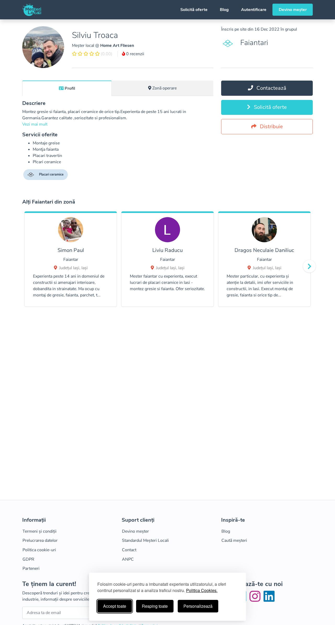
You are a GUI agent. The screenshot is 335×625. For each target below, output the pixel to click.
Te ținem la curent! (49, 584)
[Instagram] (256, 600)
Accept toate (114, 606)
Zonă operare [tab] (164, 88)
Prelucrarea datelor (40, 540)
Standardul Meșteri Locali (145, 540)
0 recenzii (134, 54)
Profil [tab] (70, 88)
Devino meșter (293, 10)
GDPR (28, 559)
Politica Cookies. (201, 590)
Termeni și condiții (40, 531)
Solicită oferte (194, 10)
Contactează (270, 88)
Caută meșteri (234, 540)
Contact (129, 550)
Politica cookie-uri (39, 550)
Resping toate (155, 606)
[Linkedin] (269, 600)
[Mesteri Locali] (31, 9)
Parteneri (31, 568)
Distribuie (271, 126)
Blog (224, 10)
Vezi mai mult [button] (34, 124)
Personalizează (198, 606)
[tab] (67, 88)
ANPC (128, 559)
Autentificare (253, 10)
